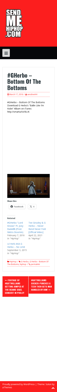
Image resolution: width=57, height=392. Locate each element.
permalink (35, 264)
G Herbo (25, 261)
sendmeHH (32, 94)
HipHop (13, 261)
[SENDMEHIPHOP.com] (13, 23)
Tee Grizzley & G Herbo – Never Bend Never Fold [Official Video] (37, 227)
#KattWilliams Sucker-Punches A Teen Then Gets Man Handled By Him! (41, 284)
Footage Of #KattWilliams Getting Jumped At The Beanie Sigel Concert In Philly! (14, 286)
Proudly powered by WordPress (18, 384)
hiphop (23, 264)
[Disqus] (28, 341)
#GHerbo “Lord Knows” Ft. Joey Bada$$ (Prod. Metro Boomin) (15, 227)
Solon (48, 384)
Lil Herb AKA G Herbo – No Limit (16, 245)
